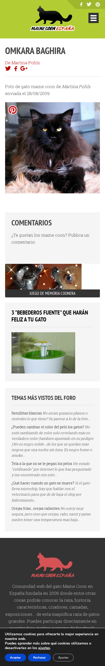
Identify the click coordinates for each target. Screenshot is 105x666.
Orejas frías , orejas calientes (35, 508)
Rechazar (39, 657)
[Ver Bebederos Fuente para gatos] (43, 372)
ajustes (44, 648)
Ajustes (63, 657)
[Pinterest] (98, 5)
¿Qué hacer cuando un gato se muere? (42, 483)
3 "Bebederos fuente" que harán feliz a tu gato (49, 316)
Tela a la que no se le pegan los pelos (41, 463)
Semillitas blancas (26, 413)
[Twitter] (89, 4)
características (32, 607)
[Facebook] (81, 5)
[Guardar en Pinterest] (12, 110)
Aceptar (15, 657)
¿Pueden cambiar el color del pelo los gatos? (47, 426)
